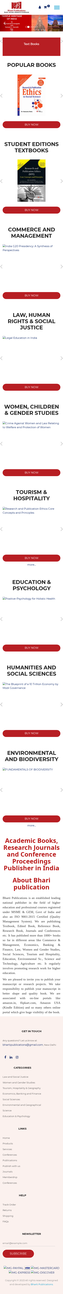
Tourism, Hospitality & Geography (22, 1088)
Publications (10, 1160)
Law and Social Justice (15, 1076)
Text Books (31, 44)
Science (7, 1110)
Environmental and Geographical (22, 1105)
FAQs (6, 1221)
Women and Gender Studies (19, 1082)
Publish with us (11, 1166)
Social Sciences (11, 1099)
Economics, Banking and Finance (22, 1093)
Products (8, 1143)
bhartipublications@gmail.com (23, 1044)
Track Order (9, 1204)
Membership (10, 1177)
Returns (7, 1210)
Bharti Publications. (42, 1284)
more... (31, 564)
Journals (7, 1171)
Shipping (8, 1215)
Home (6, 1138)
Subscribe (18, 1253)
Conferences (10, 1154)
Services (7, 1149)
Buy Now (31, 124)
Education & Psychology (16, 1116)
